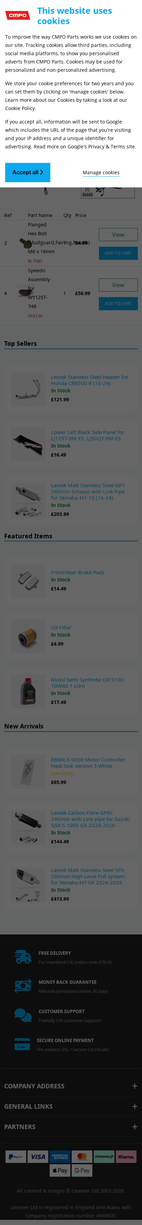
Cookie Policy (20, 108)
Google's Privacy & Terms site (101, 146)
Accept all (26, 172)
